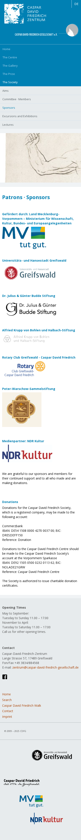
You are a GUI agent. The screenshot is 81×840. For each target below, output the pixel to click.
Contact (7, 711)
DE (76, 4)
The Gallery (10, 66)
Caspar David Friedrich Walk (21, 705)
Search (7, 700)
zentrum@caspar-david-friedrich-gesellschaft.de (45, 667)
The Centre (10, 57)
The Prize (9, 74)
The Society (10, 82)
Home (6, 49)
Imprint (7, 717)
